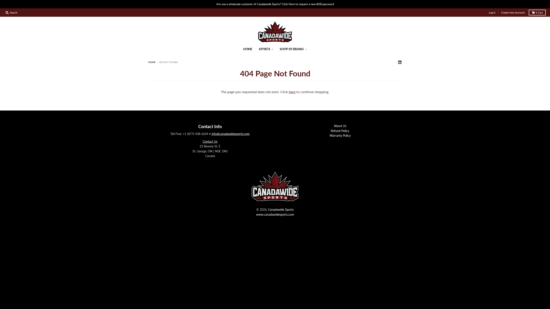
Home (151, 62)
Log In (492, 12)
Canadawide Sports (281, 209)
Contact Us (210, 141)
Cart (539, 12)
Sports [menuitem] (264, 49)
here (292, 92)
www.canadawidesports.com (275, 214)
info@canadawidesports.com (231, 134)
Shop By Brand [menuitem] (292, 49)
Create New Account (513, 12)
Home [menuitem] (247, 49)
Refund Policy (340, 131)
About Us (340, 126)
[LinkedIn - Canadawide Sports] (400, 62)
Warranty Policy (340, 135)
